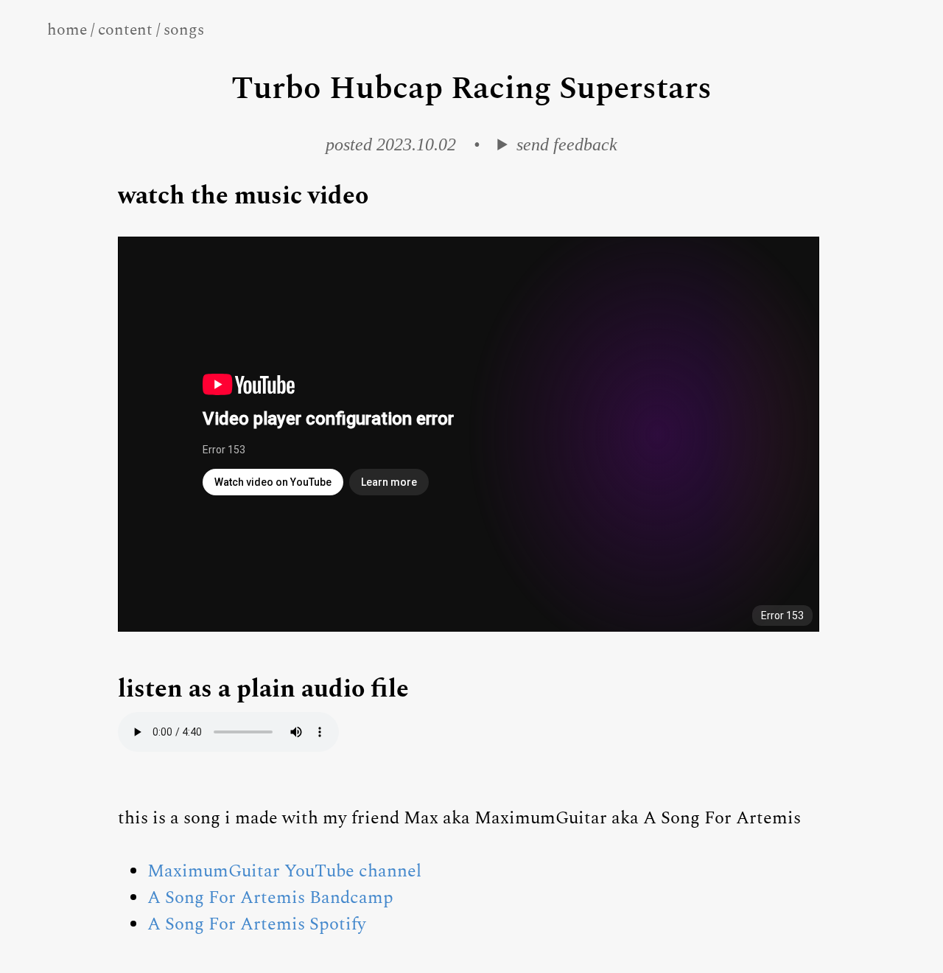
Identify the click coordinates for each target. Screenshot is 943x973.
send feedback (566, 144)
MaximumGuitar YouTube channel (284, 871)
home (67, 30)
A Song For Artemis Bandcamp (270, 898)
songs (184, 30)
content (125, 30)
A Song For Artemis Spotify (256, 924)
